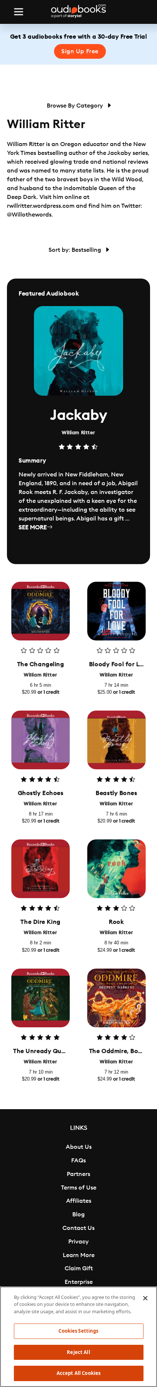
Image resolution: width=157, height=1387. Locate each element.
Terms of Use (78, 1188)
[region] (78, 1336)
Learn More (79, 1255)
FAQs (78, 1160)
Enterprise (79, 1282)
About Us (79, 1147)
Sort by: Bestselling (76, 250)
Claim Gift (79, 1268)
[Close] (145, 1298)
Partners (78, 1174)
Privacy (78, 1242)
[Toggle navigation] (18, 12)
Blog (78, 1214)
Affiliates (78, 1201)
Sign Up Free (80, 51)
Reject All (78, 1352)
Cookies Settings (78, 1331)
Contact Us (78, 1228)
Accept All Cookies (78, 1373)
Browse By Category (75, 106)
